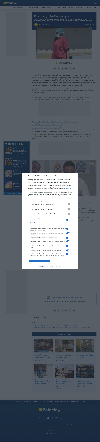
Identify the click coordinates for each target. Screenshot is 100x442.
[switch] (68, 204)
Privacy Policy (58, 266)
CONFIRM (39, 261)
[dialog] (50, 221)
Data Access (50, 266)
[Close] (75, 176)
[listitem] (50, 201)
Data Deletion (42, 266)
